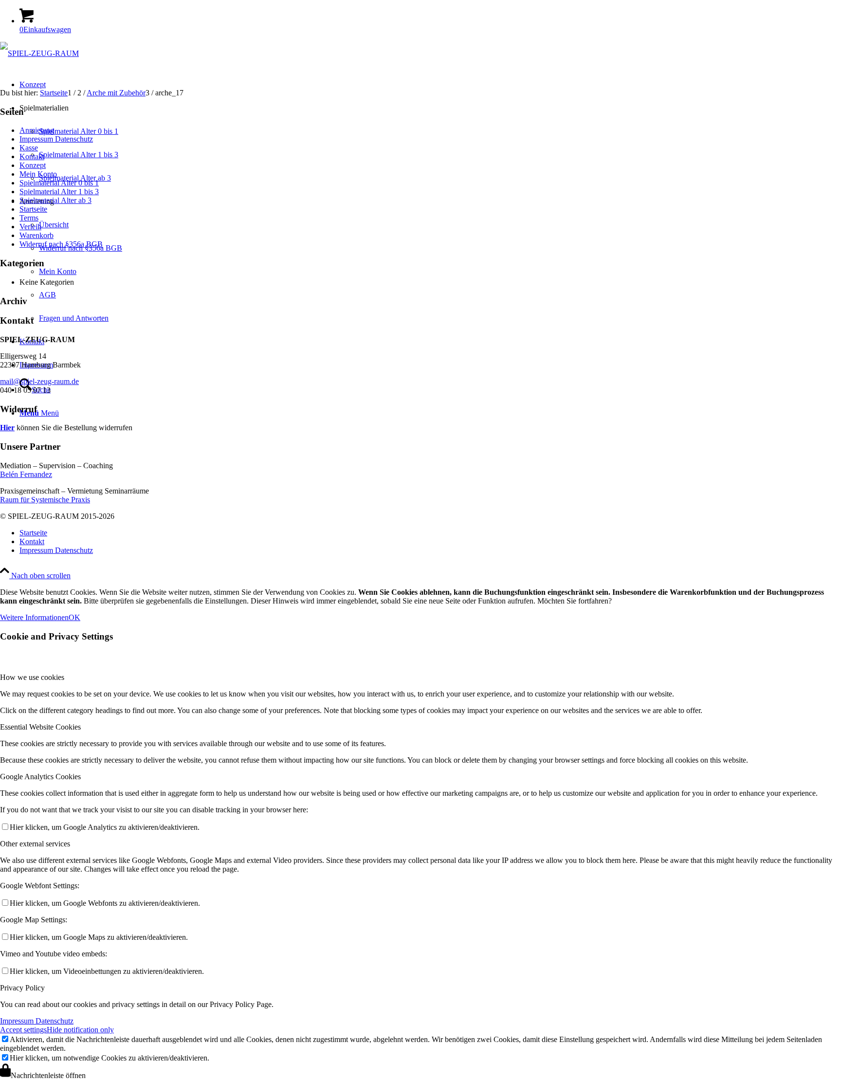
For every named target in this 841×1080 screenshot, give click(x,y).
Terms (28, 218)
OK (74, 617)
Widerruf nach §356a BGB (61, 244)
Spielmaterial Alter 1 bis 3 (59, 191)
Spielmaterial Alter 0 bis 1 (59, 183)
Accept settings (23, 1029)
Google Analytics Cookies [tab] (40, 776)
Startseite (33, 209)
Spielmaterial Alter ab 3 (55, 200)
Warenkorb (36, 235)
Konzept (32, 165)
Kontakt (31, 156)
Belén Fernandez (26, 474)
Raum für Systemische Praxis (45, 499)
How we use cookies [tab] (32, 677)
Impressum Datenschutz (56, 139)
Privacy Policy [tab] (22, 988)
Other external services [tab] (35, 844)
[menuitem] (430, 533)
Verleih (30, 226)
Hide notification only (80, 1029)
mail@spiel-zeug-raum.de (39, 381)
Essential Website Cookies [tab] (40, 727)
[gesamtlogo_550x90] (39, 53)
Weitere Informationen (34, 617)
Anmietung (36, 130)
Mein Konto (38, 174)
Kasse (28, 148)
